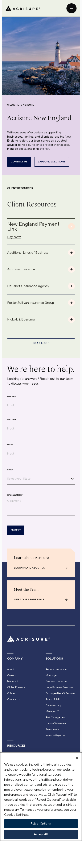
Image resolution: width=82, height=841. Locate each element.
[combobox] (38, 478)
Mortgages (51, 675)
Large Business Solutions (59, 687)
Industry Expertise (55, 735)
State (10, 470)
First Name (12, 396)
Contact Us (13, 699)
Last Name (12, 420)
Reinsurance (52, 729)
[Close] (77, 757)
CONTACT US (19, 161)
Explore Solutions (51, 161)
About (10, 669)
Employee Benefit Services (60, 693)
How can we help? (15, 495)
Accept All (41, 834)
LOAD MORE (41, 343)
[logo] (22, 8)
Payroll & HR (53, 699)
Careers (11, 675)
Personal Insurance (56, 669)
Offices (11, 693)
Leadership (13, 681)
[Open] (72, 479)
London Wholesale (56, 723)
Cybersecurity (53, 705)
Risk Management (56, 717)
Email (10, 445)
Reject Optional (41, 823)
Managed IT (52, 711)
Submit (16, 530)
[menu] (71, 8)
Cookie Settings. (16, 815)
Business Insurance (56, 681)
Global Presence (16, 687)
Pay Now (14, 237)
